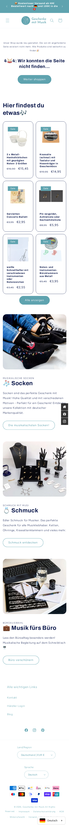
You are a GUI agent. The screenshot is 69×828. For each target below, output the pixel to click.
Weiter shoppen (34, 79)
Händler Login (16, 706)
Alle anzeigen (34, 300)
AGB (61, 811)
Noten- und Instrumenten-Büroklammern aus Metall (49, 271)
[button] (7, 20)
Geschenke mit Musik (33, 807)
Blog (10, 714)
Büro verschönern (20, 660)
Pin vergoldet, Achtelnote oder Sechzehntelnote (50, 216)
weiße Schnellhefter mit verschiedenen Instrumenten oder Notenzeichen (17, 275)
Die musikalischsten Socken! (28, 425)
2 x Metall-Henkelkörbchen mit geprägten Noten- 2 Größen (17, 159)
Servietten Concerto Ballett (17, 215)
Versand (32, 817)
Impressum (24, 811)
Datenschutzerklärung (44, 811)
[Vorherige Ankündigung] (7, 6)
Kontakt (12, 697)
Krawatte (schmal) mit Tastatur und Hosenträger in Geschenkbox (49, 160)
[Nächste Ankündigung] (62, 6)
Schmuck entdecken (23, 542)
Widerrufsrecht (17, 817)
